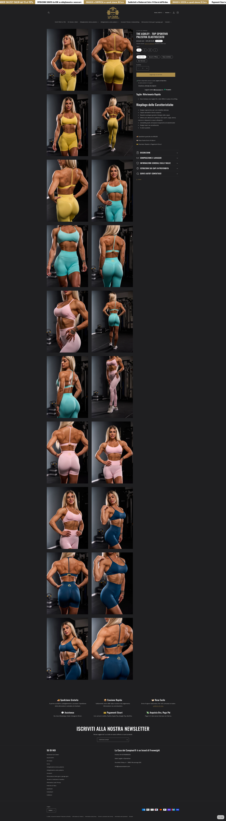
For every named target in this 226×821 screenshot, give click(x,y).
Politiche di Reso (51, 786)
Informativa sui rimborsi (77, 816)
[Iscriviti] (127, 740)
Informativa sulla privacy (90, 816)
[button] (49, 13)
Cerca (48, 764)
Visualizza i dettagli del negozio (147, 86)
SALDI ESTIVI (50, 758)
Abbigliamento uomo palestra (55, 770)
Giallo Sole (141, 57)
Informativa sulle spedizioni (121, 816)
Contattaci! (50, 792)
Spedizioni (50, 789)
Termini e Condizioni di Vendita (55, 779)
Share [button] (139, 179)
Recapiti (131, 816)
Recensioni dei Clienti (53, 755)
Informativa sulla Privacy (54, 782)
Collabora (49, 795)
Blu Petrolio (141, 61)
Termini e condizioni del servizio (105, 816)
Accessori (49, 773)
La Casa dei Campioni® (56, 816)
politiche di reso (158, 706)
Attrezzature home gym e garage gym (57, 776)
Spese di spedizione (149, 43)
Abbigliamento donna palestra (55, 767)
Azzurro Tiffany (153, 57)
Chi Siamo (49, 761)
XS (139, 50)
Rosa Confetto (167, 57)
